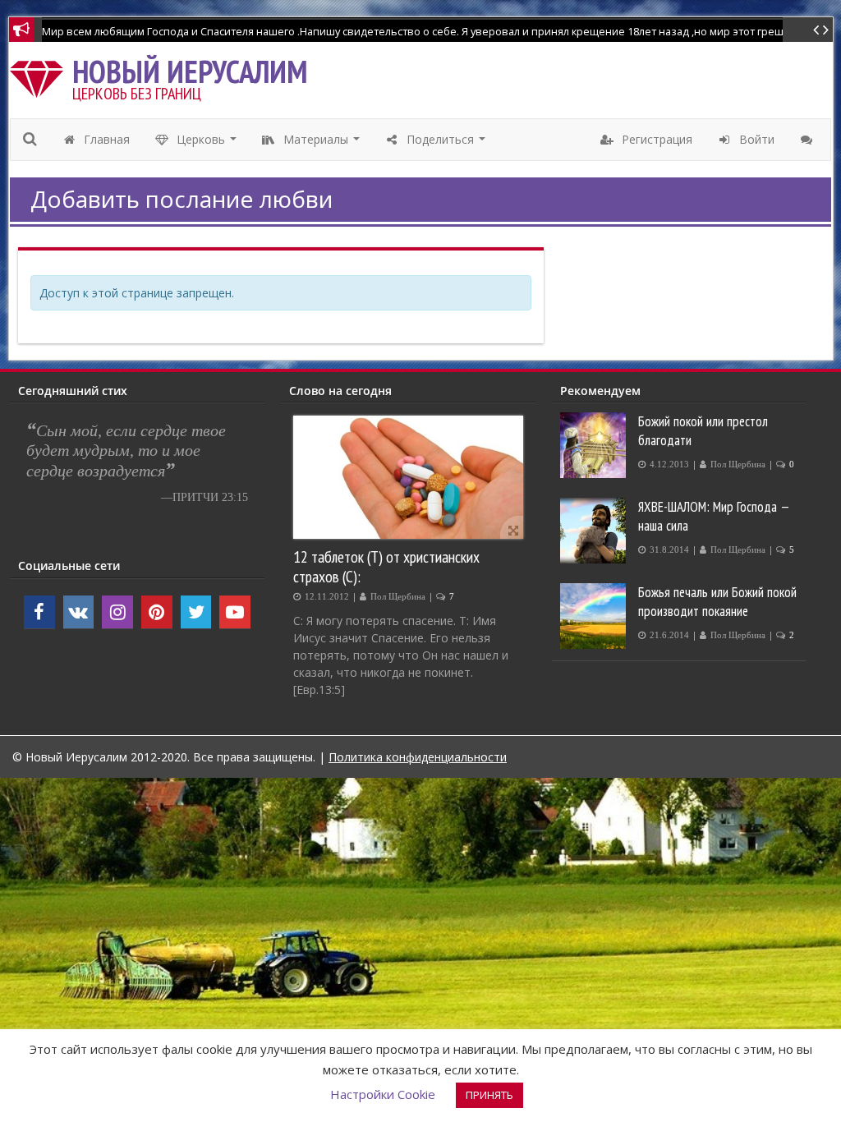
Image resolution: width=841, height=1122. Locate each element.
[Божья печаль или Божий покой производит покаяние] (595, 616)
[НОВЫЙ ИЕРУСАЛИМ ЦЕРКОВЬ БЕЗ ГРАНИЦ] (40, 75)
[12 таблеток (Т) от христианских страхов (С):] (408, 477)
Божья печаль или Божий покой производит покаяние (717, 601)
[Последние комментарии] (808, 139)
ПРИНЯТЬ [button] (489, 1095)
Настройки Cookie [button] (382, 1094)
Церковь (207, 143)
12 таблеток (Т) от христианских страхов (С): (386, 566)
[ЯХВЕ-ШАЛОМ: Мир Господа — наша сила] (595, 530)
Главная (105, 139)
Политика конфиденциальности (418, 757)
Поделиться (446, 143)
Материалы (322, 143)
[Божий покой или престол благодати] (595, 445)
